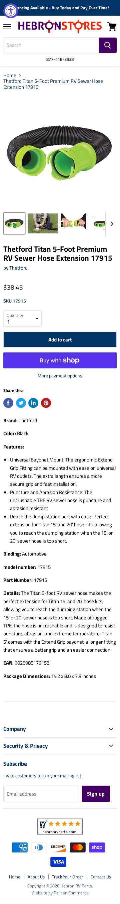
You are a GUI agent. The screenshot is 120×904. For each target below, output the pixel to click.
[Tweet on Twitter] (21, 403)
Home (9, 75)
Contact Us (101, 876)
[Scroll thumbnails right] (110, 223)
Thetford (18, 268)
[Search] (108, 45)
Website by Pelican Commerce (60, 892)
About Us (36, 876)
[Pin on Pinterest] (46, 403)
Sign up (96, 794)
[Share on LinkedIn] (33, 403)
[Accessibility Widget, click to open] (10, 10)
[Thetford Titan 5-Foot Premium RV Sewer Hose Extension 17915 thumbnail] (14, 223)
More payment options (60, 375)
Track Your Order (67, 876)
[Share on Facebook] (8, 403)
